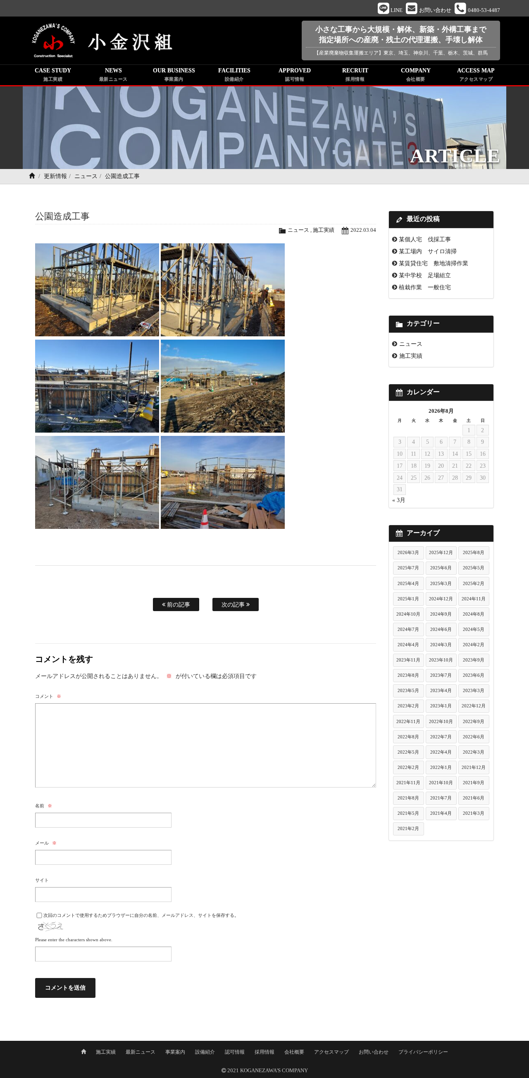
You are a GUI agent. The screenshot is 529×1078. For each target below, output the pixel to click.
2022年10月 (441, 721)
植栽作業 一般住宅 (425, 287)
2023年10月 (441, 659)
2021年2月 (408, 828)
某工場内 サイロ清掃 (428, 251)
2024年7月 (408, 629)
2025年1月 (408, 598)
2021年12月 (474, 767)
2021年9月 (473, 782)
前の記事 (177, 604)
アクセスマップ (331, 1052)
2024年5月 (473, 629)
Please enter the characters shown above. (73, 939)
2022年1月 (441, 767)
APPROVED (295, 74)
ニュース (86, 176)
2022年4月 (441, 752)
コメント (48, 696)
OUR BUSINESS (174, 74)
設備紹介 (205, 1052)
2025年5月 (473, 567)
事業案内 (175, 1052)
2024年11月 (474, 598)
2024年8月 (473, 614)
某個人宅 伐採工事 (425, 239)
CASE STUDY (53, 74)
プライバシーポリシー (423, 1052)
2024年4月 (408, 644)
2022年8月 (408, 736)
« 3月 (398, 500)
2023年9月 (473, 659)
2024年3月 (441, 644)
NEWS (113, 74)
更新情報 (55, 176)
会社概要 (294, 1052)
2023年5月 (408, 690)
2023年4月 (441, 690)
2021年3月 (473, 813)
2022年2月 (408, 767)
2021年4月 (441, 813)
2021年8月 (408, 797)
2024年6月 (441, 629)
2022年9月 (473, 721)
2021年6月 (473, 797)
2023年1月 (441, 705)
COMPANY (416, 74)
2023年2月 (408, 705)
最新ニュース (140, 1052)
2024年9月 (441, 614)
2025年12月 (441, 552)
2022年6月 (473, 736)
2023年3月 (473, 690)
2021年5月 (408, 813)
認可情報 (235, 1052)
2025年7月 (408, 567)
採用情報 (264, 1052)
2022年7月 (441, 736)
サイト (42, 880)
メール (46, 842)
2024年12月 (441, 598)
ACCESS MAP (476, 74)
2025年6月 (441, 567)
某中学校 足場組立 (425, 275)
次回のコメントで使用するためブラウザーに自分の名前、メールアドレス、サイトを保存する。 (141, 915)
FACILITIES (234, 74)
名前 (43, 805)
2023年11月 (408, 659)
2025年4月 (408, 583)
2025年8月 (473, 552)
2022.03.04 (363, 230)
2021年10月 (441, 782)
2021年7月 (441, 797)
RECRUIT (355, 74)
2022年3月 (473, 752)
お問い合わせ (373, 1052)
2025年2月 (473, 583)
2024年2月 (473, 644)
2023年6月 (473, 675)
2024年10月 (408, 614)
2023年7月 (441, 675)
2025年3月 (441, 583)
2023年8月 (408, 675)
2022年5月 (408, 752)
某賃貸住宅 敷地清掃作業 (433, 263)
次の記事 (234, 604)
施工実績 (323, 230)
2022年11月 (408, 721)
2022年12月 (474, 705)
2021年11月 (408, 782)
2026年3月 (408, 552)
